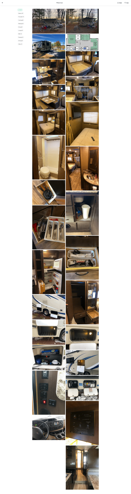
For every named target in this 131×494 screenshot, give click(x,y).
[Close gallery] (2, 2)
